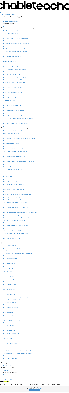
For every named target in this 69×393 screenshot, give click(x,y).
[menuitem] (0, 12)
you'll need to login (39, 388)
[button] (0, 11)
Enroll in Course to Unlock (34, 389)
